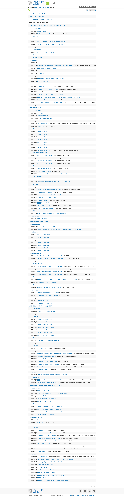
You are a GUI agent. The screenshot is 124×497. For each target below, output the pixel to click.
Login (78, 1)
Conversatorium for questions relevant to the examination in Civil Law (54, 181)
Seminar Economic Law (43, 300)
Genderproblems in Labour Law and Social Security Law (51, 441)
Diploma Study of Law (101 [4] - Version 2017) (42, 19)
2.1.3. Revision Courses (36, 57)
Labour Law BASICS (42, 396)
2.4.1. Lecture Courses (35, 308)
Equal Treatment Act (42, 456)
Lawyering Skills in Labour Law (45, 464)
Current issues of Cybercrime (44, 81)
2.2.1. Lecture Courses (35, 110)
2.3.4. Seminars (34, 290)
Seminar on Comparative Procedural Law (47, 361)
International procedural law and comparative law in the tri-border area (54, 353)
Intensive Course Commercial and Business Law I (49, 266)
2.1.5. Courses (33, 60)
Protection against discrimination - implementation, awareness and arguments (56, 459)
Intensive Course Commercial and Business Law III (49, 274)
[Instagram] (94, 491)
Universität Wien (32, 1)
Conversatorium (41, 419)
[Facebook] (80, 491)
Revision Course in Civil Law (44, 168)
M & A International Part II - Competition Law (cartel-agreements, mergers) (58, 279)
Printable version (92, 495)
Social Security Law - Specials (44, 401)
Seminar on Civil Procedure (43, 359)
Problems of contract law (43, 179)
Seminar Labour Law (42, 430)
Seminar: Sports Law (42, 451)
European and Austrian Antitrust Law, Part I (48, 282)
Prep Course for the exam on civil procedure (48, 340)
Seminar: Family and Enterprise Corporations (48, 187)
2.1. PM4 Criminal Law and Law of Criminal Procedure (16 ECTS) (47, 26)
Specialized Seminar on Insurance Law (46, 197)
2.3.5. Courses (33, 277)
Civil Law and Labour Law (43, 205)
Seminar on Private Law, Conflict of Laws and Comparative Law (53, 195)
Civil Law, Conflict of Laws (47, 203)
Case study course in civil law (44, 155)
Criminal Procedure (42, 31)
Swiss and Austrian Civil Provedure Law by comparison (51, 351)
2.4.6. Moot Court (34, 377)
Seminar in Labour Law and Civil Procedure (48, 364)
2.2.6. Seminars (34, 184)
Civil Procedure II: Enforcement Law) (46, 311)
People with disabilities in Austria (45, 483)
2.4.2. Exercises (34, 316)
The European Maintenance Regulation (46, 356)
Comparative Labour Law (43, 390)
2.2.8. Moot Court (34, 216)
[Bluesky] (85, 491)
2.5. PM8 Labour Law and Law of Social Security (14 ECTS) (45, 385)
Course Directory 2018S (43, 7)
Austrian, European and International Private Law (49, 189)
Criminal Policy (40, 73)
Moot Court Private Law (43, 218)
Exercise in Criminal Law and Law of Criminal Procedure (51, 39)
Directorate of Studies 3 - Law (37, 16)
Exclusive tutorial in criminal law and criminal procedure (51, 94)
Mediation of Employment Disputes (46, 470)
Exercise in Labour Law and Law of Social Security (49, 406)
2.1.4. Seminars (34, 55)
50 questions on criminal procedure (46, 62)
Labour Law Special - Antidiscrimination (47, 398)
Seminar (39, 92)
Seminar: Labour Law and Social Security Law (48, 433)
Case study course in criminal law (45, 52)
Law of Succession (42, 121)
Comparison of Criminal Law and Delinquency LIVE (50, 102)
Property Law (40, 126)
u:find (35, 7)
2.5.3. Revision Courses (36, 417)
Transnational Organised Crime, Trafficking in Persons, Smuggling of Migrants (60, 97)
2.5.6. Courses (33, 454)
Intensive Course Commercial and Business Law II (49, 269)
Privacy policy (83, 495)
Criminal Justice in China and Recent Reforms (52, 78)
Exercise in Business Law (43, 234)
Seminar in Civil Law (42, 200)
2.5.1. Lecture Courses (35, 388)
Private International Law (45, 118)
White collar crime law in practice (45, 76)
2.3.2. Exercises (34, 232)
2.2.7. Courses (33, 210)
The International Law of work (47, 472)
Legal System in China (46, 477)
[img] (50, 4)
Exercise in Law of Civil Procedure (45, 319)
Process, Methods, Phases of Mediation (47, 382)
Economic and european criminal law (46, 70)
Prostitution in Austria (42, 99)
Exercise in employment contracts (45, 414)
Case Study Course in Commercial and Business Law (50, 255)
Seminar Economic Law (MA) (44, 303)
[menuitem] (84, 1)
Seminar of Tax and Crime (43, 86)
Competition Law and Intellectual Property (47, 226)
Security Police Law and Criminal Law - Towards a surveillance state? (54, 65)
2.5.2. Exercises (34, 404)
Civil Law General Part (42, 115)
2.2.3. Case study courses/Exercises (39, 152)
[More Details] (29, 10)
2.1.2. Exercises (34, 36)
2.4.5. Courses (33, 372)
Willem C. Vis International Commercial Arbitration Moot (54, 380)
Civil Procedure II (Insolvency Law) (45, 314)
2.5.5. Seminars (34, 427)
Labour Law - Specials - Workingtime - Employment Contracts (52, 393)
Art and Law (40, 348)
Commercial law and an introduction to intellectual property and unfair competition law (59, 229)
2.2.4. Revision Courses (36, 166)
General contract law (42, 123)
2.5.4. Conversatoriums (36, 425)
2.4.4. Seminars (34, 345)
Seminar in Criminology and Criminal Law (47, 89)
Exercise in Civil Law (42, 131)
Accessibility (76, 495)
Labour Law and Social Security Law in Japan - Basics (54, 480)
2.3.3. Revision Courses (36, 263)
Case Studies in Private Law (44, 150)
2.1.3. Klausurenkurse (35, 49)
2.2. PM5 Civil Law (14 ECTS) (37, 108)
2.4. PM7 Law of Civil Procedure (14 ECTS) (41, 306)
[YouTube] (89, 491)
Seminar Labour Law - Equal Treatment (47, 435)
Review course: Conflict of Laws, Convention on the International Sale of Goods (57, 174)
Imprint (70, 495)
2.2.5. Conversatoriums (36, 176)
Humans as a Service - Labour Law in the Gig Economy (54, 475)
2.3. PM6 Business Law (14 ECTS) (38, 221)
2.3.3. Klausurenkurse (35, 253)
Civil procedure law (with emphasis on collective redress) (51, 366)
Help (81, 6)
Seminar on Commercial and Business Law (48, 292)
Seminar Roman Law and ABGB (45, 192)
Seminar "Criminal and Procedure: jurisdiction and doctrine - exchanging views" (57, 105)
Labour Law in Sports (42, 467)
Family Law (40, 113)
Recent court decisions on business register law (49, 287)
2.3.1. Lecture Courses (35, 224)
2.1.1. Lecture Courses (35, 28)
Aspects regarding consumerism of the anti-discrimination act (52, 213)
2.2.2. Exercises (34, 129)
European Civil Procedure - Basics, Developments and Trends (52, 374)
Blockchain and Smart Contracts (45, 208)
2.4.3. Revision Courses (36, 337)
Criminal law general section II (44, 34)
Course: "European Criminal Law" (48, 68)
